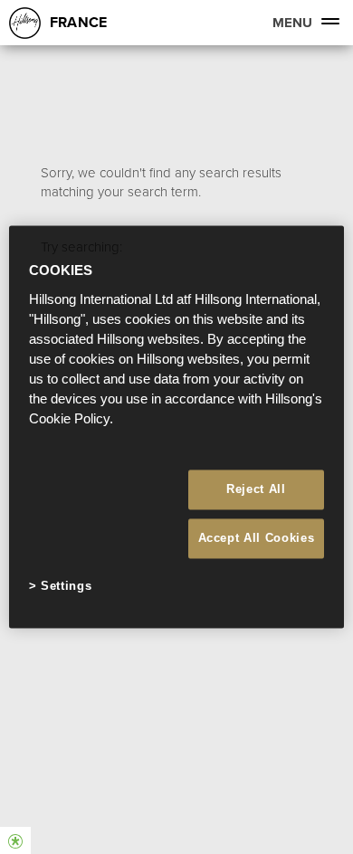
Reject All (256, 489)
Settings (66, 586)
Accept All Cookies (256, 538)
